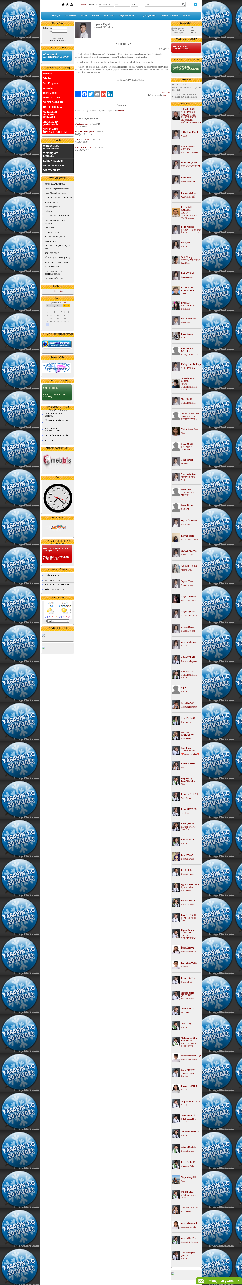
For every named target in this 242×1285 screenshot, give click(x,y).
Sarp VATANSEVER (190, 1101)
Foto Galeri (109, 15)
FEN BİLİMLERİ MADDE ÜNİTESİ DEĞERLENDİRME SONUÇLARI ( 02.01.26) (184, 91)
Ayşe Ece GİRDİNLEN (187, 734)
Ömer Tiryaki (187, 505)
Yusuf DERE (187, 1192)
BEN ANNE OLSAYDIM (186, 448)
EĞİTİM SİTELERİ (52, 267)
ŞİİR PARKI (49, 228)
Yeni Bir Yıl (186, 798)
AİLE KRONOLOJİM (191, 539)
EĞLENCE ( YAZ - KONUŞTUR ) (57, 258)
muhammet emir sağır (191, 1055)
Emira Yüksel (187, 273)
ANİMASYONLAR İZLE (54, 590)
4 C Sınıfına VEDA (189, 615)
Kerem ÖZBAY (188, 978)
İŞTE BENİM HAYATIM (187, 889)
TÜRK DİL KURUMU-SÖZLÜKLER (58, 198)
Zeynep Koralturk (189, 1223)
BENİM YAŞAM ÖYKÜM (188, 828)
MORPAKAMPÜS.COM (54, 278)
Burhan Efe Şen (188, 193)
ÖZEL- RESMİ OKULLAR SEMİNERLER (56, 558)
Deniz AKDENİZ (189, 809)
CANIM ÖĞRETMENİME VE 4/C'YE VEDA (190, 215)
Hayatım (184, 967)
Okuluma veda (187, 585)
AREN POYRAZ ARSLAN (189, 148)
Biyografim (186, 722)
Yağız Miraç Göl (188, 1177)
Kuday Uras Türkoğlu (191, 364)
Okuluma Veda (187, 1166)
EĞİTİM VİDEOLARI (53, 165)
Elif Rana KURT (188, 900)
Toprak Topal (187, 581)
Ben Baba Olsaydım (189, 152)
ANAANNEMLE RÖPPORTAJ (188, 1045)
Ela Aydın (185, 243)
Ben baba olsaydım (189, 600)
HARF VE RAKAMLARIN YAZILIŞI (55, 221)
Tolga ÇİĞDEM (188, 1147)
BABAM (185, 509)
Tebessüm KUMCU (190, 1131)
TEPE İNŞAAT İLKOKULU (50, 154)
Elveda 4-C (185, 463)
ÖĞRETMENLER (51, 170)
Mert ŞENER (187, 399)
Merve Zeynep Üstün (190, 413)
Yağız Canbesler (188, 596)
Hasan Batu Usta (189, 319)
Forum (84, 15)
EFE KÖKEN (187, 855)
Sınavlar (47, 73)
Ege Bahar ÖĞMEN (190, 884)
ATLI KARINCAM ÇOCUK (55, 237)
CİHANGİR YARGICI (186, 208)
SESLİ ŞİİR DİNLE (52, 253)
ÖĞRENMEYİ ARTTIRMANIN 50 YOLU (56, 56)
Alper (183, 687)
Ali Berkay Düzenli (189, 132)
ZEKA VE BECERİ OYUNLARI (57, 585)
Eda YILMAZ (187, 839)
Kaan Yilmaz (187, 334)
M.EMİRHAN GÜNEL (187, 380)
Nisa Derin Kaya (188, 474)
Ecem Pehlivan (187, 227)
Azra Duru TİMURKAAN (188, 749)
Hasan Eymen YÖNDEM (187, 931)
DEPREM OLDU (188, 181)
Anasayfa (56, 15)
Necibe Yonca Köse (189, 429)
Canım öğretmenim (189, 707)
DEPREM (185, 309)
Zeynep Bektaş (188, 627)
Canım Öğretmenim (189, 1242)
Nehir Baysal (187, 460)
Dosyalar (95, 15)
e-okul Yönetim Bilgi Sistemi (55, 193)
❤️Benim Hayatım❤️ (190, 754)
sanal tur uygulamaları (52, 207)
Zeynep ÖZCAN (188, 1238)
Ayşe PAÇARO (188, 718)
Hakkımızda (70, 15)
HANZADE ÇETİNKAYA (187, 304)
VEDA (184, 136)
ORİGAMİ (48, 211)
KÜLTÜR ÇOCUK (51, 202)
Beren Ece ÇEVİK (189, 162)
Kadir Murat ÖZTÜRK (187, 349)
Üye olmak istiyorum (58, 40)
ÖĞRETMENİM (188, 368)
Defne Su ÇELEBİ (189, 794)
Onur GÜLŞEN (188, 1070)
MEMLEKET (187, 570)
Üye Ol (83, 4)
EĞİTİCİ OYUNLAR (53, 102)
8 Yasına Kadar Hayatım (187, 1074)
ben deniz (185, 813)
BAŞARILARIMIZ (128, 15)
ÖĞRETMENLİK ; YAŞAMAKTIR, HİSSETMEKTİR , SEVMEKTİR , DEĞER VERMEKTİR (191, 117)
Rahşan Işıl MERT (189, 1086)
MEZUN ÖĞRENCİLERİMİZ (56, 436)
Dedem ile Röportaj (189, 1059)
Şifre (50, 31)
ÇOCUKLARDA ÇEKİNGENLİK (50, 123)
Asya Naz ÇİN (187, 703)
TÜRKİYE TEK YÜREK (188, 478)
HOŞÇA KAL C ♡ (189, 354)
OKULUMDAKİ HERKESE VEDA (189, 417)
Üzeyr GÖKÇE (188, 1162)
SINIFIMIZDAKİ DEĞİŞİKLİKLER (52, 429)
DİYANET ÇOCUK (52, 232)
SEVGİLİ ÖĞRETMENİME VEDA (189, 387)
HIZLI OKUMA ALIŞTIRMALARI (57, 216)
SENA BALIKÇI (189, 551)
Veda (183, 433)
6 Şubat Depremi (188, 631)
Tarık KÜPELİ (188, 1116)
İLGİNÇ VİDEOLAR (53, 160)
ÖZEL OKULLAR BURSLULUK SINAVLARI (186, 68)
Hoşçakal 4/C (186, 982)
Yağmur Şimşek (188, 611)
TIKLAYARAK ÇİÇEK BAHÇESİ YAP (57, 247)
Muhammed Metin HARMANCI (189, 1039)
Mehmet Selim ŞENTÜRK (187, 994)
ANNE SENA (187, 555)
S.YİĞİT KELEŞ (189, 566)
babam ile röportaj (188, 1227)
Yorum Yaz (165, 92)
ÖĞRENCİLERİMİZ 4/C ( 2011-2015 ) (57, 422)
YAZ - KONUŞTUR (52, 580)
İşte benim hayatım (189, 661)
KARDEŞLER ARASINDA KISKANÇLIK (50, 115)
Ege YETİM (186, 870)
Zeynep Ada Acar (189, 642)
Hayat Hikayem (187, 904)
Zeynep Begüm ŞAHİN (188, 1254)
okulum (184, 293)
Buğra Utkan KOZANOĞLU (188, 779)
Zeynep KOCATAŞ (190, 1208)
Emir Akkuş (186, 257)
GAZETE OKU (50, 241)
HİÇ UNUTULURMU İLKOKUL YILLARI (191, 231)
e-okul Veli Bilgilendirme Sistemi (57, 189)
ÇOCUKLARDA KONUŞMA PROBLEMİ (55, 130)
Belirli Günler (50, 92)
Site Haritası (58, 291)
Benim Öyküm (187, 874)
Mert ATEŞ (186, 1023)
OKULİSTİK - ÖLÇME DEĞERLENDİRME (53, 272)
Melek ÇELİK (187, 1008)
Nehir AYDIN (187, 444)
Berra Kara (186, 177)
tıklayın (121, 110)
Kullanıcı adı (47, 28)
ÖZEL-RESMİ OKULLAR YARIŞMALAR (55, 549)
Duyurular (48, 88)
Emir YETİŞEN (188, 915)
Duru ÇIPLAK (188, 824)
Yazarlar (166, 95)
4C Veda (184, 337)
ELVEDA (185, 1012)
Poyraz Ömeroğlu (189, 520)
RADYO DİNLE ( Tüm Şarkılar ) (54, 395)
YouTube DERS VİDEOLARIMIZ (51, 147)
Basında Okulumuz (170, 15)
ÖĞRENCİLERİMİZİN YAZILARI (54, 414)
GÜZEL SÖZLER (51, 97)
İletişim (186, 15)
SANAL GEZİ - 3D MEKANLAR (57, 262)
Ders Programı (50, 83)
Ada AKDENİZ (188, 657)
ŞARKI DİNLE (50, 388)
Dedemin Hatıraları (189, 951)
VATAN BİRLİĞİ (188, 197)
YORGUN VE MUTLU (187, 493)
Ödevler (47, 78)
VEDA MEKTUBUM (190, 166)
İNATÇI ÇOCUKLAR (53, 107)
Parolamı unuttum (58, 38)
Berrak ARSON (188, 763)
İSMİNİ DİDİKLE (52, 575)
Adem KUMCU (188, 109)
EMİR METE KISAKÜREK (187, 289)
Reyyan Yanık (187, 536)
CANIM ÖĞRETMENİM (188, 936)
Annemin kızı (186, 277)
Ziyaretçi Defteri (149, 15)
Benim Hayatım (187, 859)
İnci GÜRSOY (187, 948)
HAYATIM (186, 738)
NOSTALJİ (49, 440)
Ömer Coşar (186, 489)
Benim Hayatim (187, 998)
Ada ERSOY (187, 671)
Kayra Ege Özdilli (189, 963)
